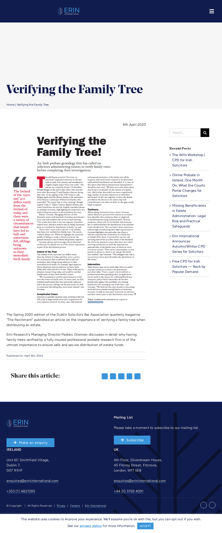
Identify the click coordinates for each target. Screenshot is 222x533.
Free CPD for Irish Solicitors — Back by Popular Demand (189, 266)
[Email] (137, 376)
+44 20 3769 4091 (129, 491)
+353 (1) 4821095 (21, 491)
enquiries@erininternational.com (33, 481)
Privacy (61, 505)
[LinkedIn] (121, 376)
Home (11, 104)
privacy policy (91, 526)
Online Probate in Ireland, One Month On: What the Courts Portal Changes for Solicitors (188, 185)
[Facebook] (105, 376)
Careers (75, 505)
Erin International (95, 505)
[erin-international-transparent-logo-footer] (68, 9)
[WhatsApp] (129, 376)
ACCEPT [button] (145, 526)
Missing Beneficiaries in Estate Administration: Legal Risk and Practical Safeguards (189, 215)
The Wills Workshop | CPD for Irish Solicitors (188, 160)
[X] (113, 376)
